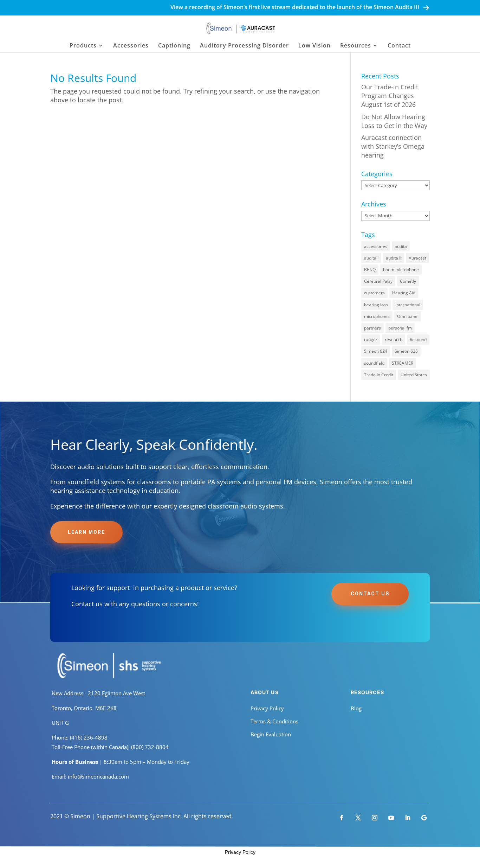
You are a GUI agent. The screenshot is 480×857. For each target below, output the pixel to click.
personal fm (400, 328)
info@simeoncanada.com (98, 776)
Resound (418, 340)
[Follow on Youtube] (391, 817)
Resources (355, 46)
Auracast (417, 258)
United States (414, 375)
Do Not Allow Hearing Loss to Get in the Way (394, 121)
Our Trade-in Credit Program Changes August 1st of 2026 (389, 96)
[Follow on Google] (424, 817)
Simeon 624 (375, 351)
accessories (375, 246)
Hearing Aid (403, 293)
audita (401, 246)
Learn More (86, 532)
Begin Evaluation (271, 734)
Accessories (131, 46)
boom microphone (401, 270)
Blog (356, 708)
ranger (370, 340)
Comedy (408, 281)
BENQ (370, 270)
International (407, 305)
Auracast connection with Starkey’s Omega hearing (392, 146)
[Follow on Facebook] (341, 817)
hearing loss (376, 305)
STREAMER (402, 363)
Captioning (174, 46)
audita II (393, 258)
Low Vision (314, 46)
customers (374, 293)
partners (372, 328)
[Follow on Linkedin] (407, 817)
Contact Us (370, 593)
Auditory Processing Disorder (244, 46)
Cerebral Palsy (378, 281)
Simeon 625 (406, 351)
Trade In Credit (378, 375)
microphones (377, 316)
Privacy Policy (267, 708)
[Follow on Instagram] (374, 817)
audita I (371, 258)
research (393, 340)
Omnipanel (408, 316)
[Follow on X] (358, 817)
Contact (399, 46)
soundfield (374, 363)
